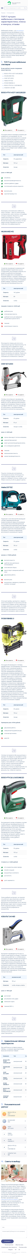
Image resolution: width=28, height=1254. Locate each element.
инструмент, (20, 30)
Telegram (10, 1249)
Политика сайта (23, 1247)
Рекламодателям (9, 1244)
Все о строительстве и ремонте (16, 3)
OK (19, 1249)
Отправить (7, 1241)
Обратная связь (19, 1244)
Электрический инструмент (9, 1199)
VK (15, 1249)
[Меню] (2, 8)
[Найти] (25, 8)
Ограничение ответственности (9, 1247)
